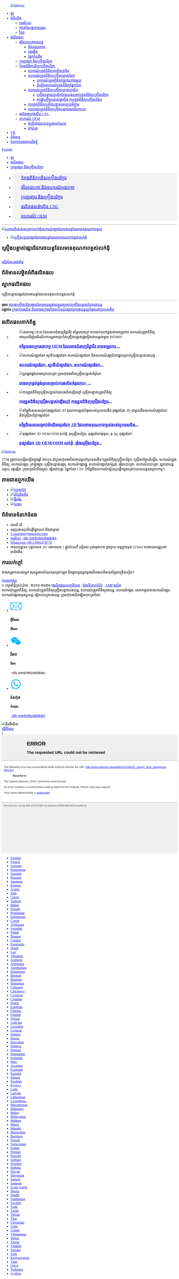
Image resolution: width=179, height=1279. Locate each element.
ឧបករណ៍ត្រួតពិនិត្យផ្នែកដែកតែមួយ (59, 80)
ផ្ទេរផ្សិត (33, 52)
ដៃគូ (22, 32)
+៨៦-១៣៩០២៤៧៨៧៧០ (27, 716)
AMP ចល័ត (113, 585)
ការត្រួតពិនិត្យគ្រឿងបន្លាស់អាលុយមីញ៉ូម (53, 104)
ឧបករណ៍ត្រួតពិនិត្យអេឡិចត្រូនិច (48, 71)
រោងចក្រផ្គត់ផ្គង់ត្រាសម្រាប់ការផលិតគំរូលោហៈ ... (55, 383)
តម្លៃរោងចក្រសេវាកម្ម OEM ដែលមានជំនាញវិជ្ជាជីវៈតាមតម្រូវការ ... (69, 346)
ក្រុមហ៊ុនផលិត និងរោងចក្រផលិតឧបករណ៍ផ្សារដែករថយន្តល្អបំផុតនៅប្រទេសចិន (63, 309)
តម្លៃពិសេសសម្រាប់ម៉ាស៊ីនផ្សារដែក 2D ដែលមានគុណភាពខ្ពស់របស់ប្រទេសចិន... (79, 424)
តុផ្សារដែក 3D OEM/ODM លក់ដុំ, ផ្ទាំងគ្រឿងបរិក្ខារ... (60, 443)
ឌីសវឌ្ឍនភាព (36, 47)
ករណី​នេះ (25, 23)
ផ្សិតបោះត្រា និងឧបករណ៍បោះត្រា (47, 187)
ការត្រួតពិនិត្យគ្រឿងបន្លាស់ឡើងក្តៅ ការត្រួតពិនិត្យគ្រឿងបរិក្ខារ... (65, 401)
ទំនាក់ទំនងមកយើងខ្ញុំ (24, 142)
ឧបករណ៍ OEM (29, 119)
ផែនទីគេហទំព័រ (92, 585)
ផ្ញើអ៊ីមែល (8, 729)
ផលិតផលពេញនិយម (66, 585)
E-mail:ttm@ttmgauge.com (29, 534)
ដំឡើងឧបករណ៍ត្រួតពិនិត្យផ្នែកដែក (59, 85)
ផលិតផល (17, 37)
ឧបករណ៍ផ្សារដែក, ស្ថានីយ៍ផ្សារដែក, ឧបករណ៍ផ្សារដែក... (61, 365)
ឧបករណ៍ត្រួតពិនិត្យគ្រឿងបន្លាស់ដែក (51, 76)
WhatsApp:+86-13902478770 (31, 542)
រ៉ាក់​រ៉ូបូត (33, 128)
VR (12, 132)
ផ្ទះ (12, 13)
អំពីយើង (15, 18)
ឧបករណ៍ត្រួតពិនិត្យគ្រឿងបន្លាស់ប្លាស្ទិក (53, 90)
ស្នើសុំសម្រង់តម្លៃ (13, 262)
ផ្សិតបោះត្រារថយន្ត (31, 42)
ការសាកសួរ (9, 580)
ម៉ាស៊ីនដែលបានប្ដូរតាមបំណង (47, 123)
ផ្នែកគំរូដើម (35, 56)
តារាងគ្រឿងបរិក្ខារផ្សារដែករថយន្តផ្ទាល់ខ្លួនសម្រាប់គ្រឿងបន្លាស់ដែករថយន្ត (55, 305)
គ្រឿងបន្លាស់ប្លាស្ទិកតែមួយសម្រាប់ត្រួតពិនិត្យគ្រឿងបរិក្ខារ (73, 95)
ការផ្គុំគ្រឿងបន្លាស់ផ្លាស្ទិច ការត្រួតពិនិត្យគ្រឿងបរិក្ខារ (69, 99)
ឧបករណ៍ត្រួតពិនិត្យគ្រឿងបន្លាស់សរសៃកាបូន (57, 109)
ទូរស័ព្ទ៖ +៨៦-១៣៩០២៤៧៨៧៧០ (33, 538)
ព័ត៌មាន (15, 137)
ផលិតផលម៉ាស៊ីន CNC (34, 114)
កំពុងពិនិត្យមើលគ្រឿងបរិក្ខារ (37, 66)
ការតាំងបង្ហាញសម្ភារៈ (32, 28)
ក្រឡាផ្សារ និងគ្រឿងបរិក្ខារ (35, 61)
